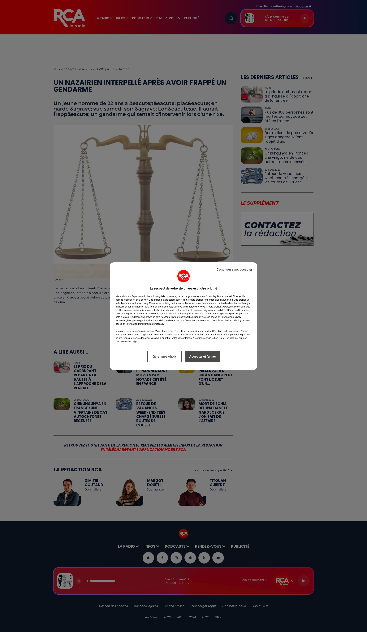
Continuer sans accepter (234, 269)
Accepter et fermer (202, 356)
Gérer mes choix (164, 356)
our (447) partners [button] (133, 296)
